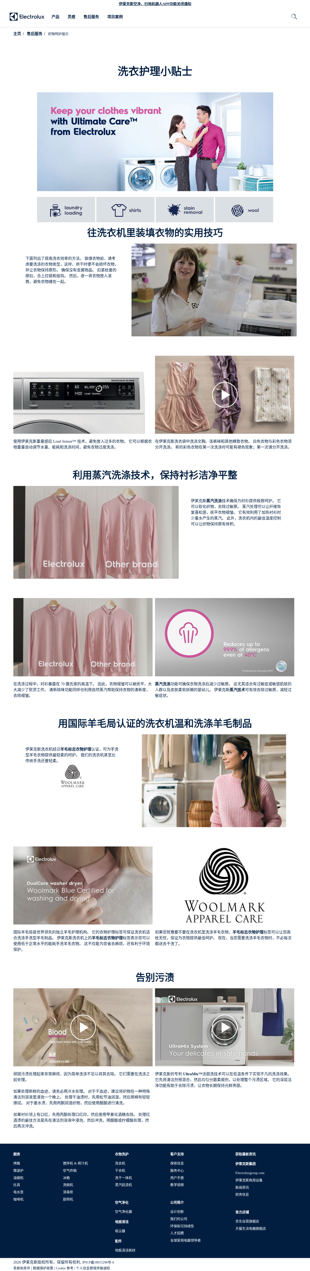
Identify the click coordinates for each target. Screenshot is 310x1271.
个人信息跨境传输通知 (93, 1268)
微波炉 (18, 1170)
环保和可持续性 (182, 1226)
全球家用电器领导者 (185, 1240)
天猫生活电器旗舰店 (250, 1228)
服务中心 (177, 1170)
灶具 (16, 1185)
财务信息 (242, 1194)
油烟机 (18, 1178)
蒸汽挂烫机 (123, 1185)
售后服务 (91, 17)
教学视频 (177, 1185)
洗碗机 (68, 1185)
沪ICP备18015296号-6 (98, 1262)
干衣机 (120, 1170)
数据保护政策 (43, 1268)
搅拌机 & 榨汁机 (75, 1163)
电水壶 (18, 1192)
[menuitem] (55, 17)
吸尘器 (120, 1231)
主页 (17, 34)
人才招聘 (177, 1233)
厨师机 (68, 1199)
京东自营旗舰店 (247, 1221)
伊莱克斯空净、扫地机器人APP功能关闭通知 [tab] (155, 4)
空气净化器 (123, 1211)
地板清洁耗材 (125, 1250)
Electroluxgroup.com (249, 1173)
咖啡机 (18, 1199)
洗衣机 (120, 1163)
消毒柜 (68, 1192)
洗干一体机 (123, 1178)
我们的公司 (178, 1219)
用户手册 (177, 1178)
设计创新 (177, 1211)
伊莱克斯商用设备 (249, 1180)
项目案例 (115, 17)
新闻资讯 (242, 1187)
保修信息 (177, 1163)
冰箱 (66, 1178)
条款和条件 (21, 1268)
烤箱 (16, 1163)
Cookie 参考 (64, 1268)
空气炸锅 (70, 1170)
